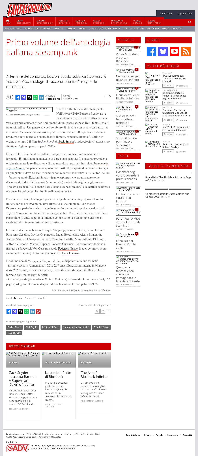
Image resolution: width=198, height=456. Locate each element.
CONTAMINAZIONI (169, 90)
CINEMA (13, 362)
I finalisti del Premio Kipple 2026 (126, 244)
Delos (154, 21)
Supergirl (70, 28)
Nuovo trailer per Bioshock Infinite (128, 78)
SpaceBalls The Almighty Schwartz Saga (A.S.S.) (168, 179)
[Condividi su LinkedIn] (41, 97)
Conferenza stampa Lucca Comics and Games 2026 (167, 195)
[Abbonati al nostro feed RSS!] (186, 51)
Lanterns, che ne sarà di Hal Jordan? (127, 197)
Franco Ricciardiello (133, 28)
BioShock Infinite (17, 146)
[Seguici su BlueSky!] (163, 51)
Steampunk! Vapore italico (76, 327)
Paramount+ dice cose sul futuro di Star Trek (128, 221)
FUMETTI (166, 124)
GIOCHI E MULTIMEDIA (58, 362)
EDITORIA (86, 362)
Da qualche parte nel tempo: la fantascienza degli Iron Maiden (174, 95)
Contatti (187, 435)
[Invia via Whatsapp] (35, 97)
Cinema (45, 21)
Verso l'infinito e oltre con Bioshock (127, 57)
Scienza (81, 21)
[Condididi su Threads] (29, 97)
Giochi (99, 21)
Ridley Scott (153, 28)
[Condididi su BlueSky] (23, 97)
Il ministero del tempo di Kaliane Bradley (175, 146)
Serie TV (64, 21)
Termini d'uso (133, 435)
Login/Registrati (185, 14)
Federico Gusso (68, 248)
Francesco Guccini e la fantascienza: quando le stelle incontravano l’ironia (176, 112)
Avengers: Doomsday (172, 28)
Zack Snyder (66, 141)
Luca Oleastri (70, 253)
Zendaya (82, 28)
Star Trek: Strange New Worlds (105, 28)
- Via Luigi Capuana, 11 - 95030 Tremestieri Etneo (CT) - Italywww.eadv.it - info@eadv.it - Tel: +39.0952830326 (62, 447)
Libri (24, 21)
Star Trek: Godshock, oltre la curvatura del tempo (176, 128)
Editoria (18, 298)
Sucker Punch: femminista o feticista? (125, 119)
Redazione (52, 98)
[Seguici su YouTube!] (174, 51)
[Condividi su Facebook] (17, 97)
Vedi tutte (185, 166)
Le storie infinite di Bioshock (58, 374)
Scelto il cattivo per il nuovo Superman (126, 141)
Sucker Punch (46, 141)
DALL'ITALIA (167, 73)
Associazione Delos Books (25, 436)
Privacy (148, 435)
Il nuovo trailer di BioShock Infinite (128, 96)
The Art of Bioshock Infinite (94, 374)
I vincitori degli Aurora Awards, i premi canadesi (127, 175)
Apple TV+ (58, 28)
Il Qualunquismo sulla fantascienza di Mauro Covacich (174, 78)
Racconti (119, 21)
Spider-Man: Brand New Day (37, 28)
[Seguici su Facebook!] (151, 51)
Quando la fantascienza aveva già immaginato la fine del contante (128, 274)
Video (137, 21)
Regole (159, 435)
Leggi (169, 85)
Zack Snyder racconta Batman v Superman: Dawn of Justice (23, 378)
